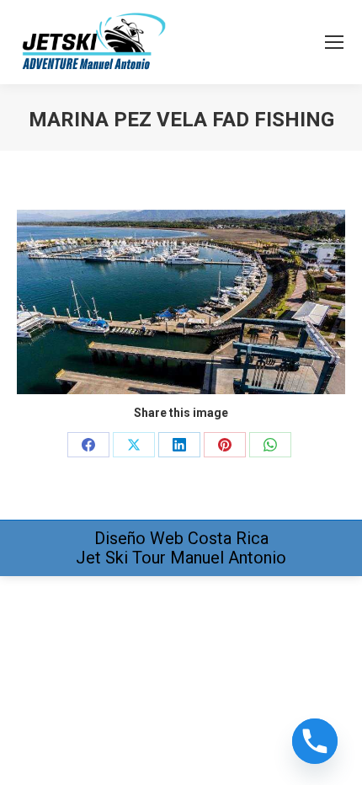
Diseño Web (139, 538)
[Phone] (315, 741)
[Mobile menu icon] (334, 42)
